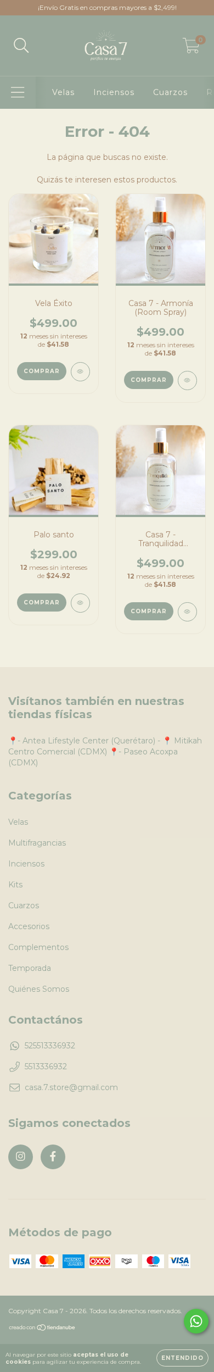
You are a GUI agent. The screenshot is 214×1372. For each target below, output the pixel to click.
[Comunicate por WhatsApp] (196, 1321)
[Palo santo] (80, 603)
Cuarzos (170, 92)
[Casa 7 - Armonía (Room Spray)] (187, 380)
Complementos (38, 947)
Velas (63, 92)
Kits (15, 885)
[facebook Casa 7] (53, 1157)
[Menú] (17, 92)
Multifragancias (37, 843)
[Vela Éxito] (80, 371)
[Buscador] (21, 46)
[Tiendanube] (42, 1329)
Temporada (29, 968)
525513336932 (50, 1046)
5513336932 (46, 1066)
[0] (191, 48)
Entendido (182, 1358)
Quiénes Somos (38, 989)
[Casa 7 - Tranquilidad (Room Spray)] (187, 611)
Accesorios (28, 926)
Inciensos (113, 92)
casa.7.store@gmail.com (71, 1087)
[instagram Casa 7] (20, 1157)
